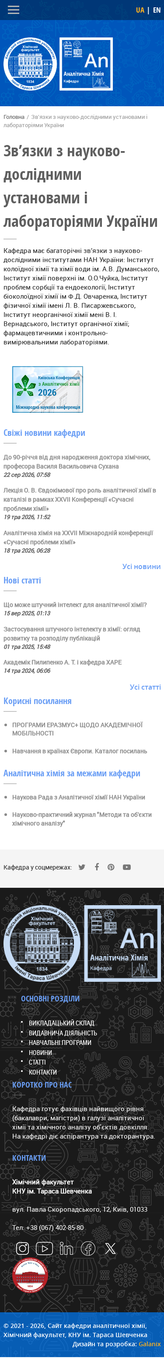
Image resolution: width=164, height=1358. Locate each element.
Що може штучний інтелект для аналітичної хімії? (75, 604)
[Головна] (58, 65)
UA (140, 10)
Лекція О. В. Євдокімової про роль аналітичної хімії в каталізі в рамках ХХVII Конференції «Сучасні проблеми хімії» (79, 499)
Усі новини (141, 566)
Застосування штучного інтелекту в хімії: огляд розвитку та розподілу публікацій (71, 633)
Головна (13, 117)
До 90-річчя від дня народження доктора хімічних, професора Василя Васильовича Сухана (76, 461)
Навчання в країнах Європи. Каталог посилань (79, 751)
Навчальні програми (60, 1042)
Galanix (150, 1344)
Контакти (43, 1072)
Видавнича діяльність (63, 1032)
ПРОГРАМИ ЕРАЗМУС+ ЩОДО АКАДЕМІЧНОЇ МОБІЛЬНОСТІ (77, 729)
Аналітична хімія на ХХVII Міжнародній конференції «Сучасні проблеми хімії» (78, 537)
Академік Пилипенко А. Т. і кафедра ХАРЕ (62, 662)
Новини (40, 1052)
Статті (37, 1062)
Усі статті (145, 687)
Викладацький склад (61, 1022)
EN (157, 10)
